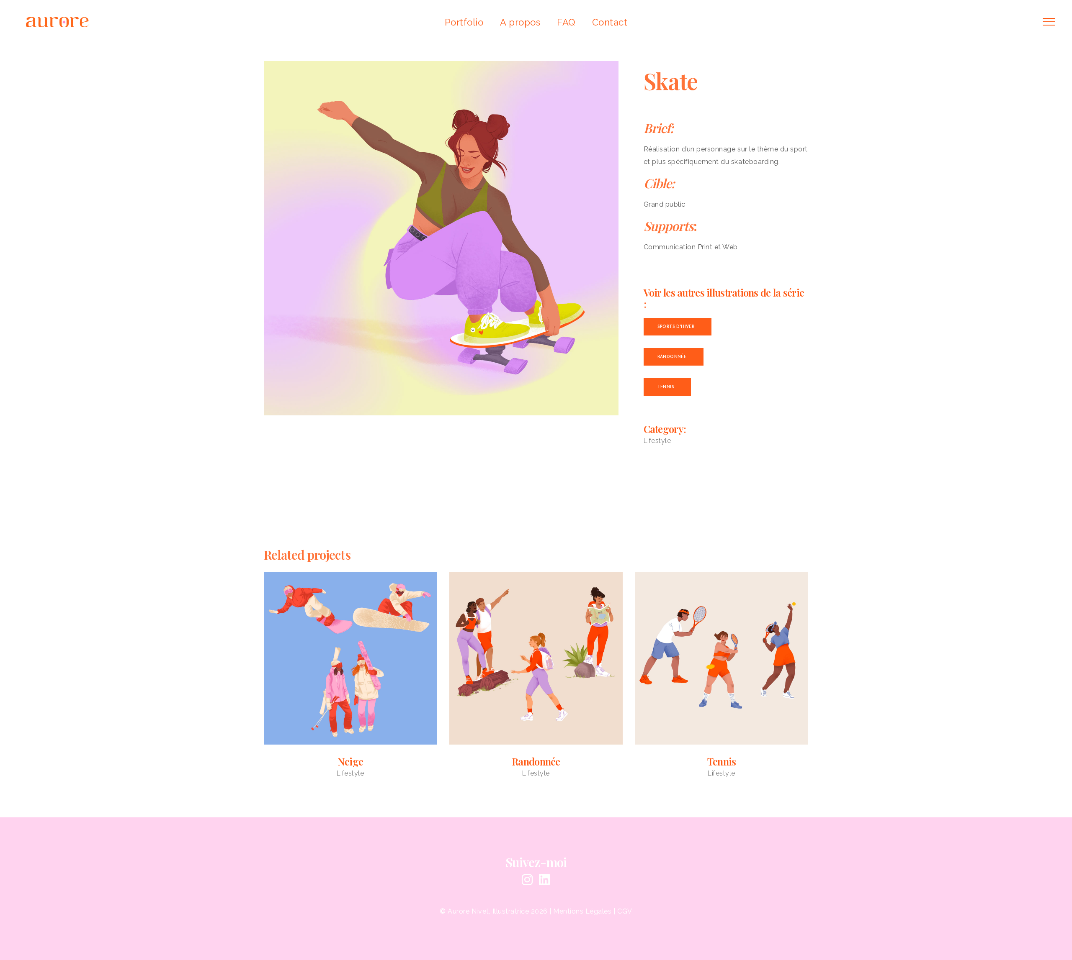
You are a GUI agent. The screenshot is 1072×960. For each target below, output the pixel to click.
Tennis (721, 761)
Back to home (536, 492)
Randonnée (536, 761)
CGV (624, 911)
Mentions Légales (582, 911)
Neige (350, 761)
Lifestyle (657, 441)
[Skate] (441, 238)
